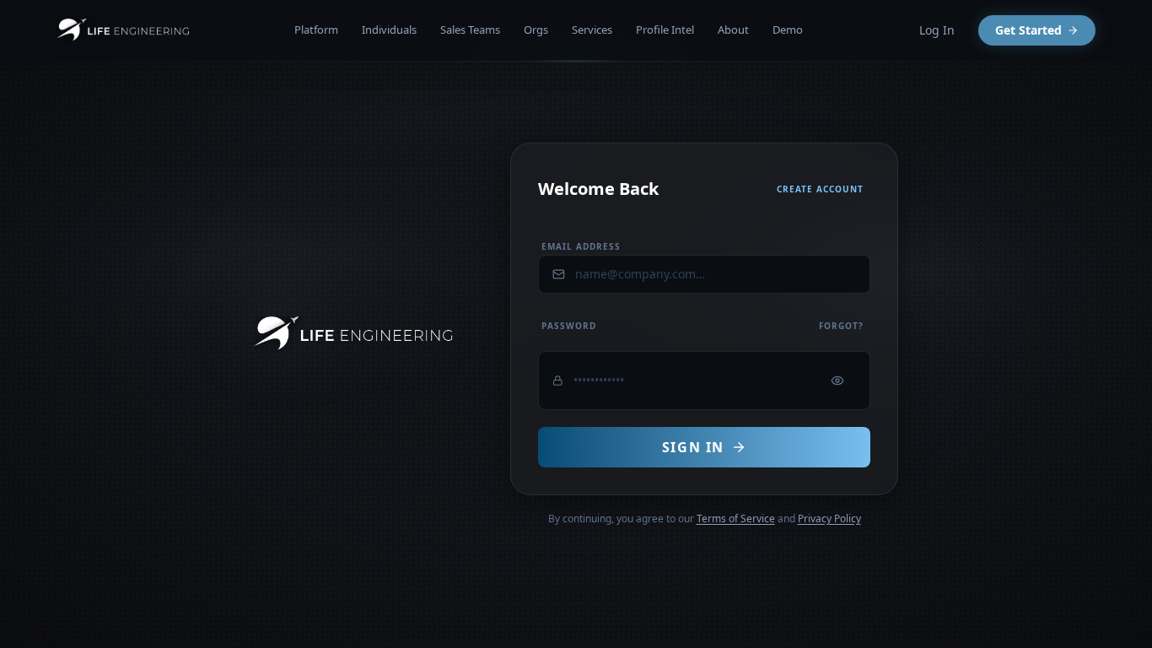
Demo (787, 29)
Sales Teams (470, 29)
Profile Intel (665, 29)
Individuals (389, 29)
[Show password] (837, 380)
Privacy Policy (829, 518)
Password (568, 326)
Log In (937, 30)
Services (592, 29)
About (733, 29)
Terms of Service (736, 518)
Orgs (536, 29)
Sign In (693, 447)
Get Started (1028, 30)
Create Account (820, 189)
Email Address (581, 246)
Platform (316, 29)
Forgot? (841, 326)
